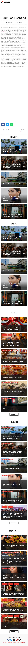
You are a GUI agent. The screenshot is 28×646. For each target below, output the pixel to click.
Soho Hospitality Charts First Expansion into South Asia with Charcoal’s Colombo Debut (12, 344)
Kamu (21, 22)
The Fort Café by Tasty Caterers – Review (13, 392)
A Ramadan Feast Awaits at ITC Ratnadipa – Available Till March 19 (13, 609)
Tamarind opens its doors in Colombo (11, 469)
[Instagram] (14, 640)
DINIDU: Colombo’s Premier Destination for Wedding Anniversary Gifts (14, 577)
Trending (11, 427)
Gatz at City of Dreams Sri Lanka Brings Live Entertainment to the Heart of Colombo (12, 453)
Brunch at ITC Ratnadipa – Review (13, 361)
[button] (14, 414)
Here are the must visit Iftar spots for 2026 (14, 625)
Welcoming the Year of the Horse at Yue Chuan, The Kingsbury (13, 328)
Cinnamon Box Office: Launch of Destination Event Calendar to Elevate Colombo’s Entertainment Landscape (13, 515)
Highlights (5, 334)
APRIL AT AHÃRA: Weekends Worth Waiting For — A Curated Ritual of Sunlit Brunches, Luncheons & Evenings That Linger (13, 561)
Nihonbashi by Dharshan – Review (13, 409)
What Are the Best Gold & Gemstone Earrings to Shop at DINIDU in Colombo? (14, 484)
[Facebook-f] (8, 640)
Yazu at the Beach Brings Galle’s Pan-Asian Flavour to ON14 (12, 437)
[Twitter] (11, 640)
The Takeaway (4, 31)
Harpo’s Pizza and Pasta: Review (12, 377)
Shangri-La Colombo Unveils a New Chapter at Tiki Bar (13, 546)
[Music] (19, 640)
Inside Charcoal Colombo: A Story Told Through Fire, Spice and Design (13, 501)
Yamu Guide (15, 350)
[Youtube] (17, 640)
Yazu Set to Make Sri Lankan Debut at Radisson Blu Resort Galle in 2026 (13, 594)
